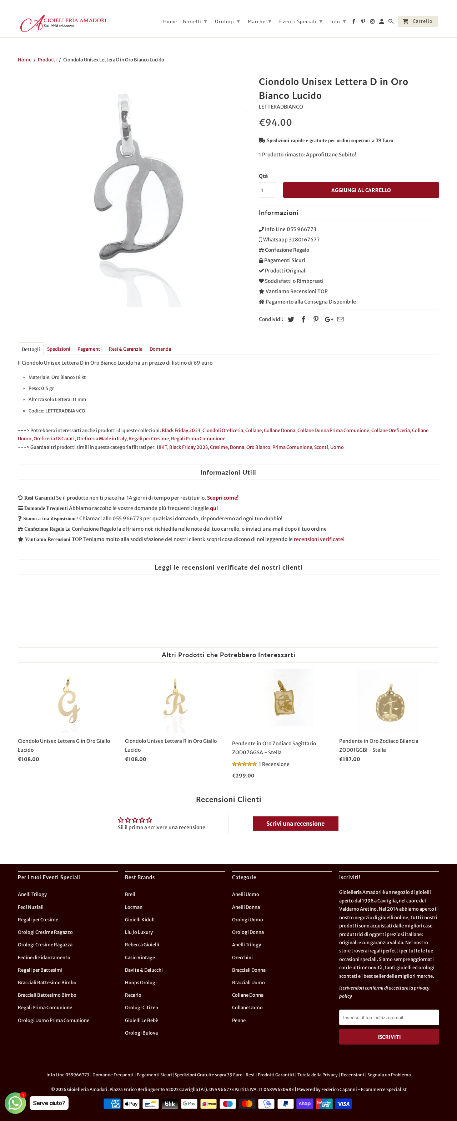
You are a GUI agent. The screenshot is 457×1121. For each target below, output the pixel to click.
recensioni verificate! (319, 539)
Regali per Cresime (149, 439)
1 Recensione (274, 764)
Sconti (321, 447)
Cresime (219, 447)
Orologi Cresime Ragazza (45, 945)
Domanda (160, 349)
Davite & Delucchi (144, 970)
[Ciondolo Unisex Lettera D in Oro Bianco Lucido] (135, 190)
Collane (253, 430)
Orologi (227, 21)
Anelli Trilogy (32, 894)
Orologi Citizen (141, 1008)
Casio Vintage (140, 958)
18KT (161, 447)
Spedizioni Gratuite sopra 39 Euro (208, 1074)
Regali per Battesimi (40, 970)
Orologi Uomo (247, 920)
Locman (133, 907)
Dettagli (31, 349)
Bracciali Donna (249, 970)
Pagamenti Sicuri (154, 1074)
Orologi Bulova (141, 1033)
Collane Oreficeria (390, 430)
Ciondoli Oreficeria (222, 430)
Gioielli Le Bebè (141, 1020)
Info (338, 21)
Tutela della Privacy (317, 1074)
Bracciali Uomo (248, 983)
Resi (250, 1074)
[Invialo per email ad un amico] (339, 319)
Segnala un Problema (389, 1074)
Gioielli (195, 21)
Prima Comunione (292, 447)
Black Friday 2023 (181, 430)
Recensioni (352, 1074)
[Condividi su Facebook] (302, 319)
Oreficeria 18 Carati (54, 439)
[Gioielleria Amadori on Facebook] (354, 23)
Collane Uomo (247, 1008)
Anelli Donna (246, 907)
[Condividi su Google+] (327, 319)
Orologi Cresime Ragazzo (45, 932)
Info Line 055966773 (67, 1074)
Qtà (263, 176)
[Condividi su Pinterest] (315, 319)
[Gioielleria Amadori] (62, 23)
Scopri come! (222, 498)
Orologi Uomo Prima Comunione (53, 1020)
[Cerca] (391, 23)
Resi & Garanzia (125, 349)
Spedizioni (58, 349)
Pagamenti (89, 349)
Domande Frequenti (113, 1074)
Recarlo (133, 995)
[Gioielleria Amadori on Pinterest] (364, 23)
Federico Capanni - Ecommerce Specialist (364, 1089)
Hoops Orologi (141, 983)
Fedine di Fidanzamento (44, 958)
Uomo (337, 447)
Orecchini (242, 958)
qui (214, 508)
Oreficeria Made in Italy (101, 439)
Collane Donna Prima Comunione (333, 430)
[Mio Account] (382, 23)
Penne (239, 1020)
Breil (130, 894)
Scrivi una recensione (295, 823)
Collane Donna (279, 430)
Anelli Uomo (245, 894)
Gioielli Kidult (140, 920)
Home (170, 22)
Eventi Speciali (301, 21)
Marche (260, 21)
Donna (237, 447)
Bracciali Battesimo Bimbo (47, 983)
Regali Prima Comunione (198, 439)
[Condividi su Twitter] (290, 319)
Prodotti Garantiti (276, 1074)
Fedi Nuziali (31, 907)
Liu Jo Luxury (139, 932)
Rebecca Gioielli (142, 945)
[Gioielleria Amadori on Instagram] (373, 23)
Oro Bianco (258, 447)
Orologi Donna (248, 932)
